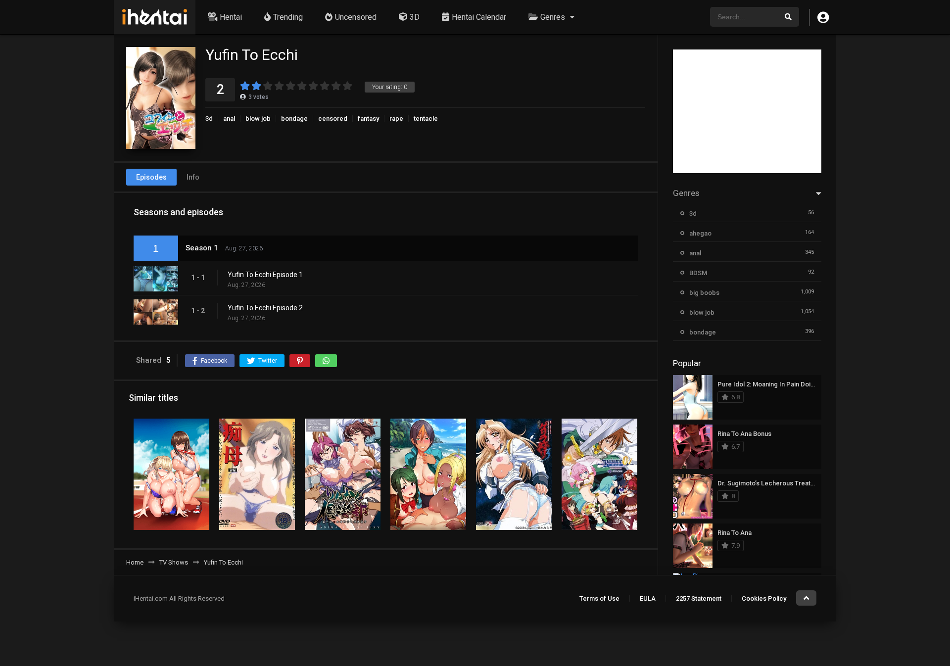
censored (332, 118)
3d (209, 118)
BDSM (698, 273)
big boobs (704, 292)
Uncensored (356, 17)
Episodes (151, 177)
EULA (648, 598)
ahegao (700, 233)
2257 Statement (698, 598)
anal (229, 118)
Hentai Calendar (479, 17)
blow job (258, 118)
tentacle (426, 118)
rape (396, 118)
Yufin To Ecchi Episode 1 (265, 275)
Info (193, 177)
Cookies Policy (764, 598)
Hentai (231, 17)
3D (415, 17)
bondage (294, 118)
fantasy (368, 118)
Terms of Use (599, 598)
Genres (552, 17)
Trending (288, 17)
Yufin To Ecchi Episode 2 (265, 308)
